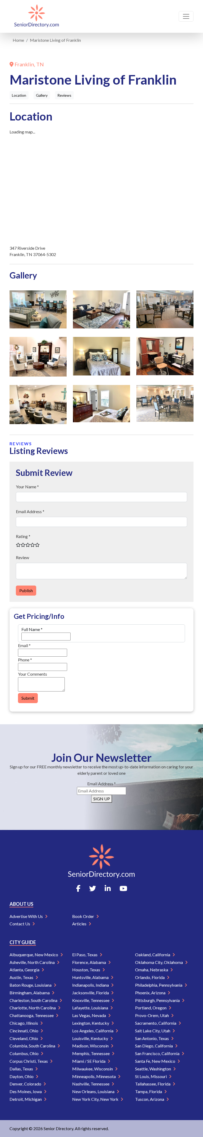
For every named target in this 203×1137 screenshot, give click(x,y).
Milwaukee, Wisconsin (93, 1068)
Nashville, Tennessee (91, 1083)
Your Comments (32, 673)
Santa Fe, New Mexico (155, 1061)
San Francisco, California (157, 1053)
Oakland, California (153, 954)
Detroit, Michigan (26, 1099)
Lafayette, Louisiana (90, 1007)
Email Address (101, 783)
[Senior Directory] (37, 16)
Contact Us (20, 923)
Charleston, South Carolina (34, 1000)
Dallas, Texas (22, 1068)
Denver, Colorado (26, 1083)
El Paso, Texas (85, 954)
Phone (25, 659)
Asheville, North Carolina (33, 962)
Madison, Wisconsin (90, 1045)
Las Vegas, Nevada (89, 1015)
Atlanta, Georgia (25, 969)
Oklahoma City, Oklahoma (159, 962)
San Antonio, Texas (152, 1038)
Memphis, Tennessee (91, 1053)
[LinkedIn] (108, 888)
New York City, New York (95, 1099)
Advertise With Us (27, 916)
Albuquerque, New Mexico (34, 954)
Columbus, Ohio (24, 1053)
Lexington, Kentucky (91, 1022)
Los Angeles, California (93, 1030)
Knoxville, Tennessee (91, 1000)
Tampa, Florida (149, 1091)
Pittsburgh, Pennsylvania (158, 1000)
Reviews (64, 95)
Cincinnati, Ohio (24, 1030)
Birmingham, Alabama (30, 992)
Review (22, 557)
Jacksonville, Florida (91, 992)
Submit (27, 697)
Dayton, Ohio (22, 1076)
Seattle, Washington (153, 1068)
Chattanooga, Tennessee (32, 1015)
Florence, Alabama (89, 962)
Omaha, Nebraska (152, 969)
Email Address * (30, 511)
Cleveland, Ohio (24, 1038)
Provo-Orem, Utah (152, 1015)
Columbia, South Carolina (33, 1045)
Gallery (42, 95)
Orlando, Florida (150, 977)
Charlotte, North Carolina (33, 1007)
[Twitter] (92, 888)
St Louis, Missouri (151, 1076)
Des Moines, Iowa (26, 1091)
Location (19, 95)
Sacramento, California (156, 1022)
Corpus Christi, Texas (29, 1061)
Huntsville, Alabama (90, 977)
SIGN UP (101, 798)
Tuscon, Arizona (150, 1099)
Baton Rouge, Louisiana (31, 984)
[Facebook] (78, 888)
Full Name (32, 629)
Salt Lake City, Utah (153, 1030)
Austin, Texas (22, 977)
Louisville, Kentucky (90, 1038)
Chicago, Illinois (24, 1022)
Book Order (83, 916)
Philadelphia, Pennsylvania (159, 984)
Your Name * (27, 486)
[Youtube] (123, 888)
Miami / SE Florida (89, 1061)
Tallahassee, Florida (153, 1083)
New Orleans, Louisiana (93, 1091)
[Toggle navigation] (186, 16)
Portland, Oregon (151, 1007)
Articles (79, 923)
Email (24, 645)
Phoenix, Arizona (150, 992)
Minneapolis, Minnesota (94, 1076)
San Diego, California (154, 1045)
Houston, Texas (86, 969)
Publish (26, 590)
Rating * (23, 536)
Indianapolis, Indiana (91, 984)
